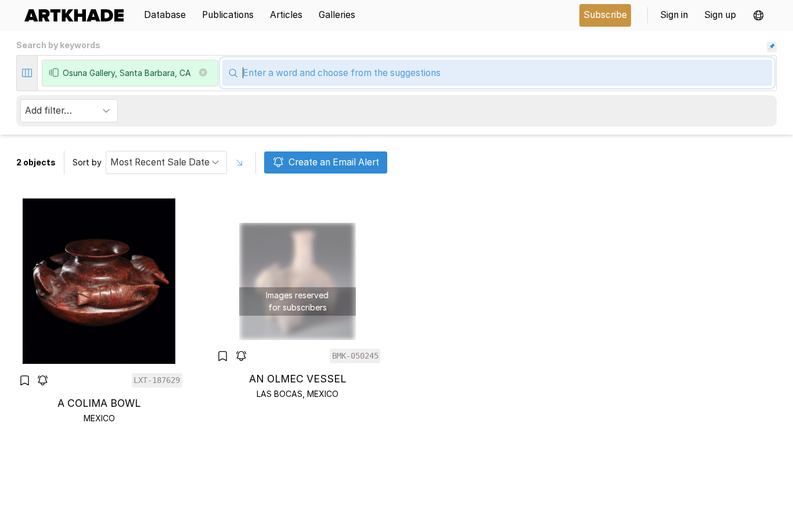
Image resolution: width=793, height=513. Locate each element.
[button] (758, 15)
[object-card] (99, 311)
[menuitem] (78, 15)
